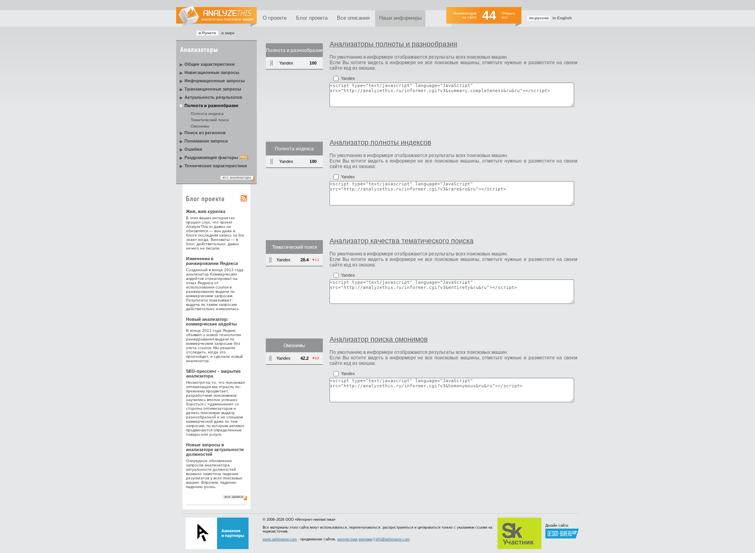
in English (562, 18)
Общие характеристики (209, 64)
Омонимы (200, 126)
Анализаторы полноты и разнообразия (393, 44)
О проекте (275, 18)
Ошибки (193, 149)
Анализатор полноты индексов (380, 142)
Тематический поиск (209, 120)
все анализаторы (237, 177)
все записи (234, 497)
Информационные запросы (214, 80)
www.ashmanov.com (280, 539)
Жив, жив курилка (205, 211)
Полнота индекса (207, 113)
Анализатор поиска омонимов (379, 339)
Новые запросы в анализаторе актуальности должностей (215, 449)
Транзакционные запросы (212, 89)
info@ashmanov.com (393, 539)
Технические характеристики (215, 165)
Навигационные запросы (211, 72)
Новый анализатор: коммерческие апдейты (211, 321)
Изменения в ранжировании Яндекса (212, 261)
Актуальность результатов (213, 97)
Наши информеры (400, 18)
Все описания (353, 18)
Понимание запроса (206, 141)
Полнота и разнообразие (211, 105)
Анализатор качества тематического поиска (401, 241)
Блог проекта (312, 18)
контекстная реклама (354, 539)
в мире (228, 33)
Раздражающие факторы (211, 157)
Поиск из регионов (205, 132)
